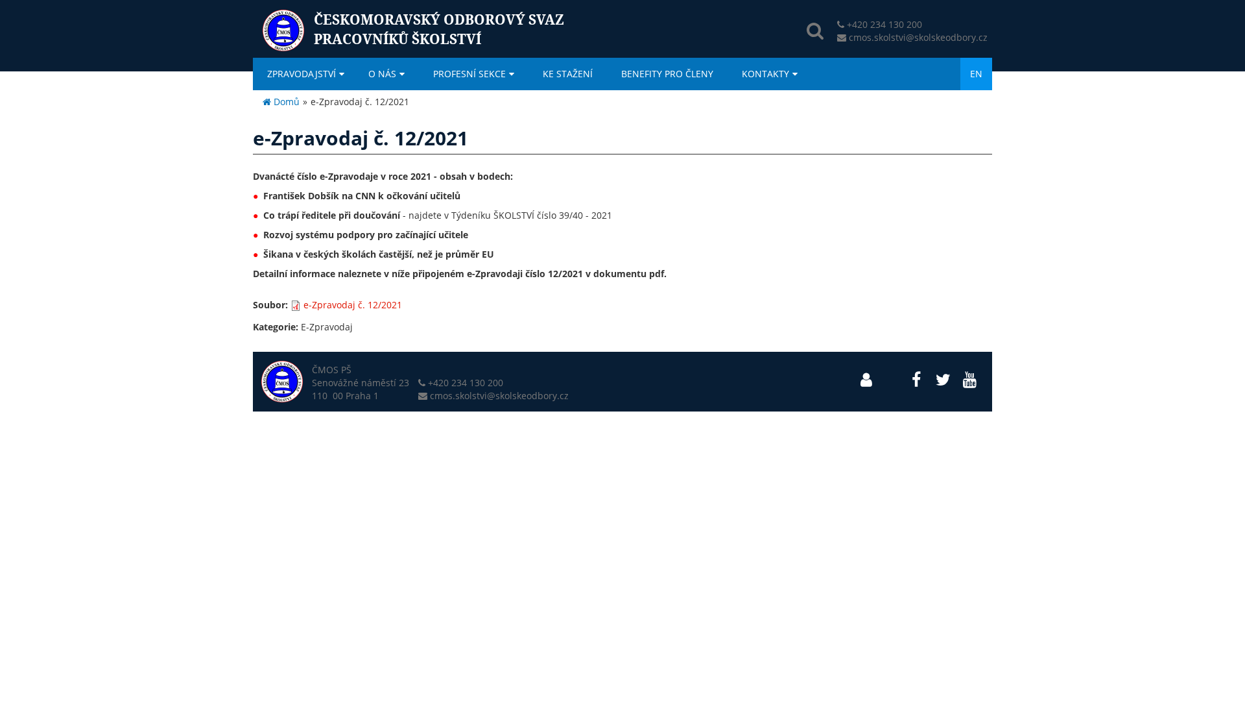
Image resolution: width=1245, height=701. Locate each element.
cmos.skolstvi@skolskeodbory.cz (918, 37)
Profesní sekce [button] (469, 74)
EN (976, 74)
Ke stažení (568, 74)
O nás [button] (382, 74)
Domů (285, 101)
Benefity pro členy (667, 74)
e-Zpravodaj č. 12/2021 (352, 305)
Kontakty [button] (765, 74)
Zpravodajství (301, 74)
